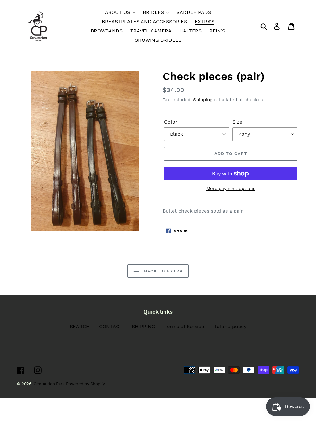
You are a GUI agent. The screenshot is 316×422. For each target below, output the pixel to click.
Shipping (202, 100)
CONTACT (111, 326)
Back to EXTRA (163, 270)
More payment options (230, 188)
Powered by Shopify (85, 384)
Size (237, 122)
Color (170, 122)
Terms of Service (184, 326)
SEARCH (80, 326)
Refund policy (230, 326)
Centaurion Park (49, 384)
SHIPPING (143, 326)
